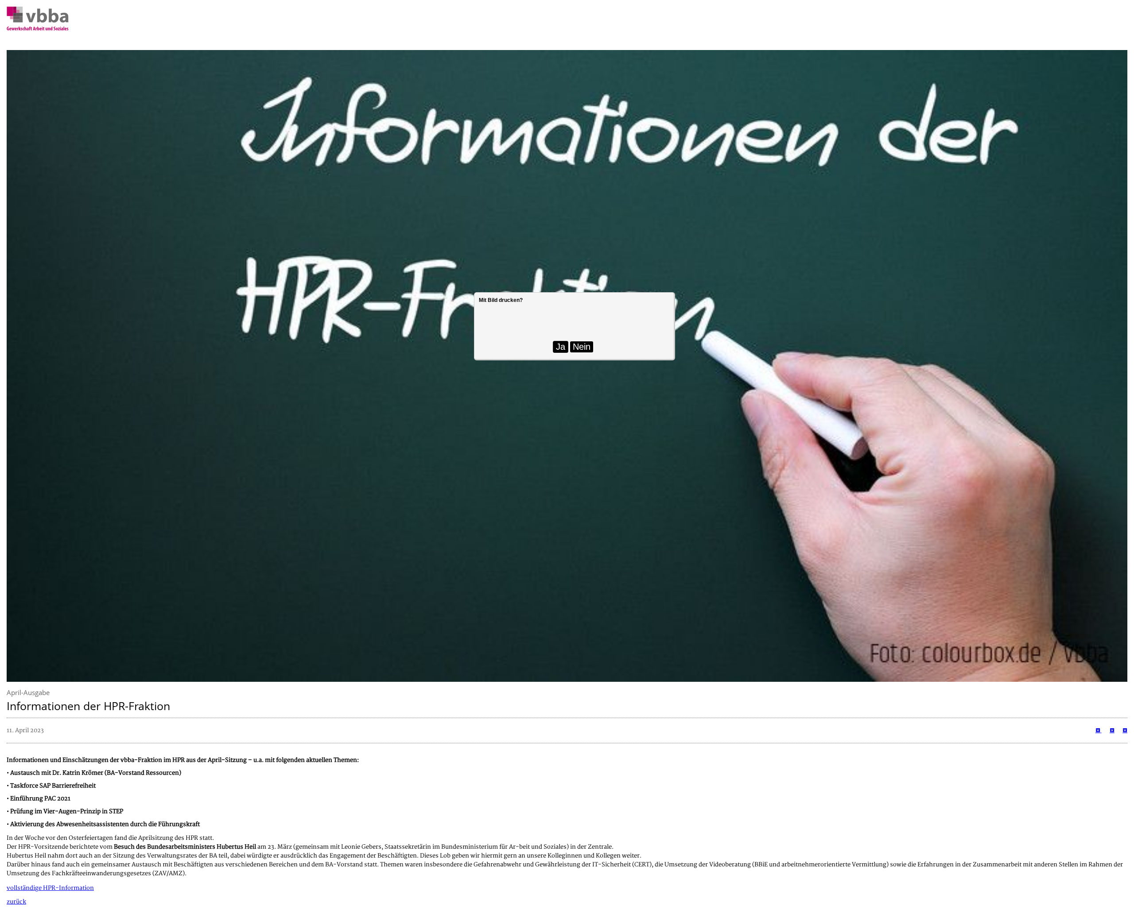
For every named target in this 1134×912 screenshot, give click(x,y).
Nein (581, 347)
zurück (16, 901)
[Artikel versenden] (1124, 730)
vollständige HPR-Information (50, 888)
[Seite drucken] (1098, 730)
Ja (560, 347)
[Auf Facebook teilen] (1112, 730)
